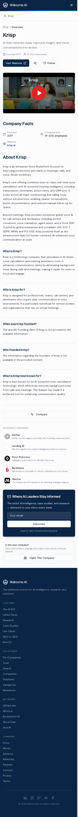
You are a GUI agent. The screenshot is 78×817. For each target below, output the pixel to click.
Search (7, 668)
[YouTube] (46, 797)
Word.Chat (9, 722)
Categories (9, 684)
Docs (6, 742)
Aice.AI (7, 727)
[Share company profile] (35, 63)
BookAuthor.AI (11, 716)
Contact (8, 770)
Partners (8, 764)
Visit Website (14, 63)
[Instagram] (32, 797)
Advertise (8, 759)
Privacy (7, 775)
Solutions (8, 679)
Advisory (8, 753)
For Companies (12, 657)
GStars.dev (9, 705)
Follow (51, 63)
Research (8, 620)
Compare (41, 414)
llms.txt (7, 642)
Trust (6, 663)
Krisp (6, 27)
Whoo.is (8, 711)
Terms (6, 781)
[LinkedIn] (25, 797)
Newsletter (9, 690)
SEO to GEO (10, 636)
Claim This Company (42, 557)
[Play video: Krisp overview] (39, 93)
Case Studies (11, 625)
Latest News (10, 614)
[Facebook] (52, 797)
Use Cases (9, 631)
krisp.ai (11, 145)
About (6, 748)
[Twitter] (39, 797)
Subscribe (39, 524)
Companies (10, 673)
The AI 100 (9, 609)
